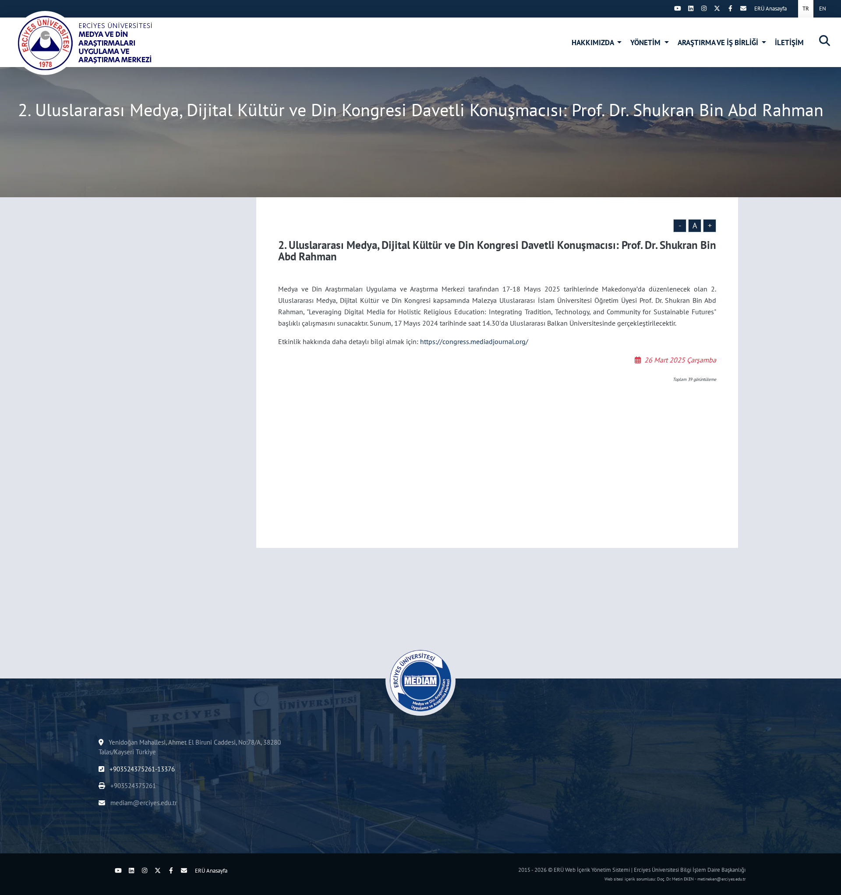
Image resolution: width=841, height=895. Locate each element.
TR (805, 8)
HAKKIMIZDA (593, 42)
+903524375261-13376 (141, 769)
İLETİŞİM (789, 42)
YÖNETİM (646, 42)
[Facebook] (730, 8)
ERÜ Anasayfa (770, 8)
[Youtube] (677, 8)
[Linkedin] (690, 8)
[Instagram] (704, 8)
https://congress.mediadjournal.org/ (474, 341)
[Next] (664, 8)
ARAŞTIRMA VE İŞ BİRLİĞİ (719, 42)
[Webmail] (743, 8)
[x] (717, 8)
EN (822, 8)
